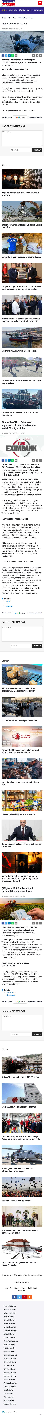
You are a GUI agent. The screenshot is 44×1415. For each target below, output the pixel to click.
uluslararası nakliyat (35, 1275)
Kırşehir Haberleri (10, 1369)
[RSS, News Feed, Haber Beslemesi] (29, 1297)
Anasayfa (7, 18)
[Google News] (20, 117)
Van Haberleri (8, 1393)
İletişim (23, 1288)
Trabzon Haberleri (10, 1376)
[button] (33, 55)
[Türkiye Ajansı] (8, 3)
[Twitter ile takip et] (19, 1297)
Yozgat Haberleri (9, 1348)
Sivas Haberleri (9, 1344)
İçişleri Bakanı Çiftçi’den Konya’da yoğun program (25, 10)
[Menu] (40, 3)
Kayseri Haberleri (10, 1337)
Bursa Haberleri (9, 1323)
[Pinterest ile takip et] (24, 1297)
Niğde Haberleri (9, 1365)
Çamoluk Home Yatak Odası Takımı (14, 1275)
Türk (7, 604)
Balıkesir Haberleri (10, 1383)
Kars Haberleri (9, 1390)
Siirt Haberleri (8, 1397)
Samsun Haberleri (10, 1372)
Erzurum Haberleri (10, 1386)
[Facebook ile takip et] (14, 1297)
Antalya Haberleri (10, 1327)
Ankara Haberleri (9, 1313)
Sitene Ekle (21, 1290)
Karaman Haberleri (10, 1355)
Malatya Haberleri (10, 1404)
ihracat (8, 601)
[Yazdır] (16, 55)
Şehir (15, 18)
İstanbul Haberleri (10, 1309)
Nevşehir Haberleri (10, 1362)
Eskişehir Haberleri (10, 1330)
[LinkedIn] (9, 55)
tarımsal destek (11, 993)
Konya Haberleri (9, 1320)
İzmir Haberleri (9, 1316)
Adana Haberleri (9, 1334)
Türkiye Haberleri (10, 1306)
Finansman (9, 606)
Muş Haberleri (9, 1400)
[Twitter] (6, 55)
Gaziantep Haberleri (11, 1341)
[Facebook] (3, 55)
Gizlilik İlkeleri (32, 1288)
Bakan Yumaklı (10, 995)
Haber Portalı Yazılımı (12, 1412)
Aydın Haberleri (9, 1351)
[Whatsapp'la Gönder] (12, 55)
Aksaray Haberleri (10, 1358)
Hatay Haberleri (9, 1379)
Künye (16, 1288)
